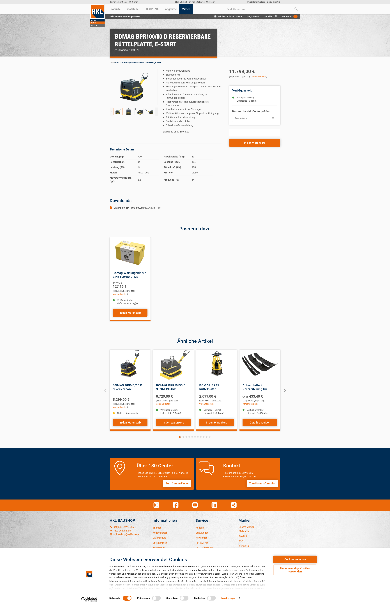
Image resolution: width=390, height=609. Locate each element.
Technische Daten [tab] (122, 149)
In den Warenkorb (254, 142)
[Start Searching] (296, 9)
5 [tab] (192, 437)
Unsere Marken (247, 527)
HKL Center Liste (122, 530)
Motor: (113, 172)
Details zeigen (228, 598)
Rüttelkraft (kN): (173, 167)
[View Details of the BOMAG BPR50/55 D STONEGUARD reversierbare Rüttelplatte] (173, 365)
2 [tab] (183, 437)
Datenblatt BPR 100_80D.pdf (129, 207)
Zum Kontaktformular (262, 483)
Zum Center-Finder (177, 483)
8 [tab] (201, 437)
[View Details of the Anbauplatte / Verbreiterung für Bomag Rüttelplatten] (259, 365)
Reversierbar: (117, 162)
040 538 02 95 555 (123, 527)
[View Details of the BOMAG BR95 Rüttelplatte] (216, 365)
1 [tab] (180, 437)
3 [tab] (186, 437)
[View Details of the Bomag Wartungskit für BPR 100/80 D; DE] (130, 252)
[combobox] (262, 9)
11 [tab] (210, 437)
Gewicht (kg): (117, 156)
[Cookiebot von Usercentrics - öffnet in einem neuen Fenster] (89, 599)
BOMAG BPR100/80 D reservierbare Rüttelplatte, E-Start (138, 63)
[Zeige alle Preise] (244, 396)
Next (156, 112)
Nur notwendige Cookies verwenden (295, 570)
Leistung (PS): (117, 167)
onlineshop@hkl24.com (126, 534)
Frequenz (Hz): (172, 179)
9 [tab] (204, 437)
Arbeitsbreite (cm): (174, 156)
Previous (111, 112)
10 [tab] (207, 437)
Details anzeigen (260, 422)
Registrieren (253, 16)
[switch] (156, 598)
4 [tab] (189, 437)
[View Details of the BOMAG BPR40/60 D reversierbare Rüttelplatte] (130, 365)
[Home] (97, 15)
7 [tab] (198, 437)
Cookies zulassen (295, 559)
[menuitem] (115, 9)
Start (112, 63)
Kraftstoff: (169, 172)
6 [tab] (195, 437)
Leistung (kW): (172, 162)
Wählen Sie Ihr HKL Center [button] (230, 16)
